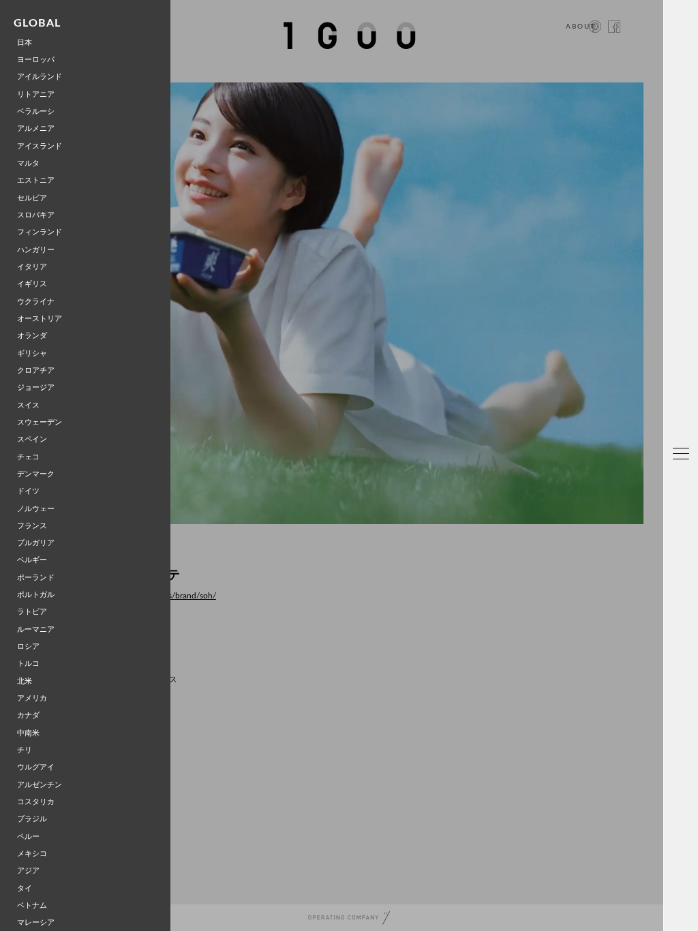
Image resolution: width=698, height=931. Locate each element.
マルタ (28, 163)
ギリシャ (32, 353)
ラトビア (32, 611)
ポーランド (36, 577)
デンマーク (36, 474)
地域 (685, 422)
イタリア (32, 267)
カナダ (28, 715)
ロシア (28, 646)
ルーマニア (36, 629)
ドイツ (28, 491)
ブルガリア (36, 543)
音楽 (685, 611)
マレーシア (36, 922)
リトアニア (36, 94)
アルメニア (36, 128)
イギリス (32, 284)
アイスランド (39, 146)
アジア (28, 870)
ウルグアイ (36, 767)
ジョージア (36, 387)
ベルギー (32, 560)
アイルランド (39, 76)
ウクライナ (36, 301)
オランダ (32, 335)
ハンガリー (36, 250)
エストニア (36, 180)
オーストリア (39, 318)
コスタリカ (36, 802)
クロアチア (36, 370)
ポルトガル (36, 594)
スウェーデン (39, 422)
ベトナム (32, 905)
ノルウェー (36, 509)
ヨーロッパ (36, 59)
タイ (24, 888)
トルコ (28, 663)
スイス (28, 405)
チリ (24, 750)
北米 (24, 681)
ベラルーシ (36, 111)
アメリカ (32, 698)
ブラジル (32, 819)
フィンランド (39, 232)
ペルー (28, 836)
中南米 (28, 733)
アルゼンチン (39, 785)
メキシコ (32, 853)
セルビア (32, 198)
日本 (24, 42)
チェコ (28, 457)
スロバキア (36, 215)
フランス (32, 526)
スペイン (32, 439)
